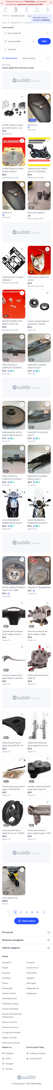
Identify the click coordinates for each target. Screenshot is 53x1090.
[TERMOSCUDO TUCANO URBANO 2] (13, 266)
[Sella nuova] (39, 114)
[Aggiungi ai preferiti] (22, 97)
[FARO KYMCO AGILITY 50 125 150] (39, 266)
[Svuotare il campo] (47, 33)
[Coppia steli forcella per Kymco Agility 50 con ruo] (39, 732)
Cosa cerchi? (8, 27)
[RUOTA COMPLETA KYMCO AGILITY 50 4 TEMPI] (13, 577)
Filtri (44, 41)
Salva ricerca (11, 58)
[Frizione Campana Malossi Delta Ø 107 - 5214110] (39, 310)
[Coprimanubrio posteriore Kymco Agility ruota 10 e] (13, 621)
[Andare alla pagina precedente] (9, 912)
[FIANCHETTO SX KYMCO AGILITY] (39, 422)
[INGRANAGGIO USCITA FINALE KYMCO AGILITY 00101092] (13, 422)
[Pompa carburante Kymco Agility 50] (39, 664)
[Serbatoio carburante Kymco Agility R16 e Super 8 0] (39, 776)
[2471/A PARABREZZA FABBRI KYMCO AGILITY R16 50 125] (13, 509)
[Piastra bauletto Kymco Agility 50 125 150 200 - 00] (13, 732)
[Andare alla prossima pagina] (43, 912)
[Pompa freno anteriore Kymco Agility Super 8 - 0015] (39, 819)
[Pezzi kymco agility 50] (39, 200)
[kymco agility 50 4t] (13, 885)
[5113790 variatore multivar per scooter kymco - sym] (13, 114)
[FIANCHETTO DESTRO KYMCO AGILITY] (39, 354)
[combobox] (26, 33)
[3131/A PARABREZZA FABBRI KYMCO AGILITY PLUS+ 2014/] (39, 509)
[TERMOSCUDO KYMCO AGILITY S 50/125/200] (39, 158)
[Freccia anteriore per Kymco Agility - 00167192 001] (13, 776)
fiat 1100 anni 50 (17, 16)
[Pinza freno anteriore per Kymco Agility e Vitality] (39, 621)
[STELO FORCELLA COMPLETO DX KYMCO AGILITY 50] (13, 354)
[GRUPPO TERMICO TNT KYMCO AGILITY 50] (13, 310)
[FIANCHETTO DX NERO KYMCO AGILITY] (39, 465)
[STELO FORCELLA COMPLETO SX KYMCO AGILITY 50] (13, 465)
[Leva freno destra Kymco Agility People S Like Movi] (13, 664)
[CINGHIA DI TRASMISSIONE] (39, 577)
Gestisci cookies (9, 993)
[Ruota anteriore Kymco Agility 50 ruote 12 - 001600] (13, 819)
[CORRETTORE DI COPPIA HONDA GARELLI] (13, 158)
